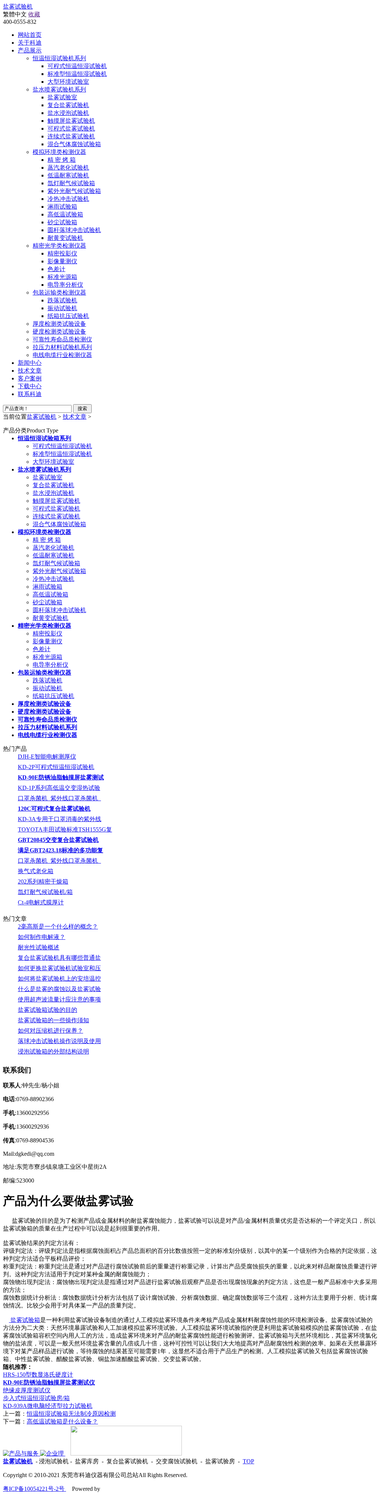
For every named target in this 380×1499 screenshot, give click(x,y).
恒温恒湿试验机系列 (59, 58)
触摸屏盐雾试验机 (71, 121)
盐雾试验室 (62, 97)
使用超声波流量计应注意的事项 (59, 999)
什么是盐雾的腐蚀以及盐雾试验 (59, 989)
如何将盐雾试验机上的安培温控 (59, 978)
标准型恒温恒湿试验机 (77, 74)
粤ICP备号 (34, 1489)
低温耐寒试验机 (68, 175)
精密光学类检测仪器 (59, 245)
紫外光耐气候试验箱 (74, 191)
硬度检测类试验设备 (59, 331)
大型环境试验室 (68, 81)
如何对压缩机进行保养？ (50, 1030)
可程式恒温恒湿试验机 (77, 66)
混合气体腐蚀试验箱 (74, 144)
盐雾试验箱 (24, 1320)
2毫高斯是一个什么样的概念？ (58, 926)
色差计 (56, 269)
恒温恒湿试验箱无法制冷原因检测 (71, 1413)
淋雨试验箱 (62, 206)
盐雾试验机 (18, 6)
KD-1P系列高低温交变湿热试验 (59, 788)
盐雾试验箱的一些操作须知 (53, 1020)
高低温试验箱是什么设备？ (62, 1421)
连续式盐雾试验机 (71, 136)
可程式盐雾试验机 (71, 128)
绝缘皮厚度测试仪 (26, 1390)
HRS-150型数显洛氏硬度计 (38, 1374)
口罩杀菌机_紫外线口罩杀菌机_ (59, 798)
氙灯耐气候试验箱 (71, 183)
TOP (248, 1461)
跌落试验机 (62, 300)
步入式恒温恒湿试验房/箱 (36, 1398)
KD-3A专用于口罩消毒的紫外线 (59, 819)
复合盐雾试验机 (68, 105)
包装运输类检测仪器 (59, 292)
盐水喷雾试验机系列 (59, 89)
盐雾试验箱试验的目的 (47, 1010)
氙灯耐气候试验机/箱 (45, 892)
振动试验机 (62, 308)
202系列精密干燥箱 (43, 881)
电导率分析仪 (65, 285)
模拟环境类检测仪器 (59, 152)
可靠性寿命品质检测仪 (62, 339)
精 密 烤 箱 (62, 160)
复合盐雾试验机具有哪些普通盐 (59, 958)
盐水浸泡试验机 (68, 113)
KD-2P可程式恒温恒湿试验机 (56, 767)
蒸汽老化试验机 (68, 167)
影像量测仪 (62, 261)
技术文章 (74, 417)
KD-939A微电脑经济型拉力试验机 (47, 1406)
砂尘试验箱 (62, 222)
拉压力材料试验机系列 (62, 347)
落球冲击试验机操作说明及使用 (59, 1041)
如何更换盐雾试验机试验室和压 (59, 968)
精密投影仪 (62, 253)
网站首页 (30, 35)
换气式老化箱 (35, 871)
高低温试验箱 (65, 214)
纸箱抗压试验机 (68, 316)
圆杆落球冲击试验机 (74, 230)
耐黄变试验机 (65, 238)
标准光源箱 (62, 277)
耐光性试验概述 (38, 947)
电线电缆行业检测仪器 (62, 355)
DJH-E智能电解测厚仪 (47, 756)
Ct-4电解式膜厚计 (41, 902)
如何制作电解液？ (41, 937)
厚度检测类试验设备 (59, 324)
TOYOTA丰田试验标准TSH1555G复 (65, 829)
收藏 (34, 14)
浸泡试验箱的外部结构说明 (53, 1051)
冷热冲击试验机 (68, 199)
